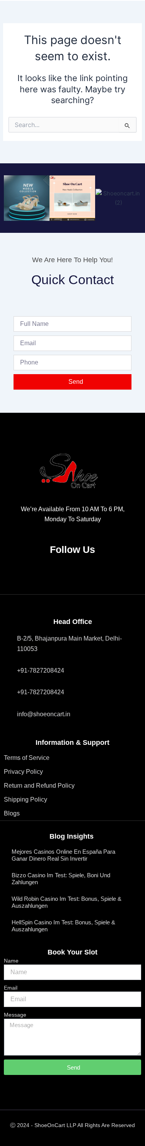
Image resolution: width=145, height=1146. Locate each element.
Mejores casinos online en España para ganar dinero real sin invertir (63, 855)
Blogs (12, 813)
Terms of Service (26, 757)
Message (15, 1015)
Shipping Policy (25, 799)
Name (11, 961)
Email (10, 988)
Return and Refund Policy (39, 785)
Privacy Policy (23, 771)
